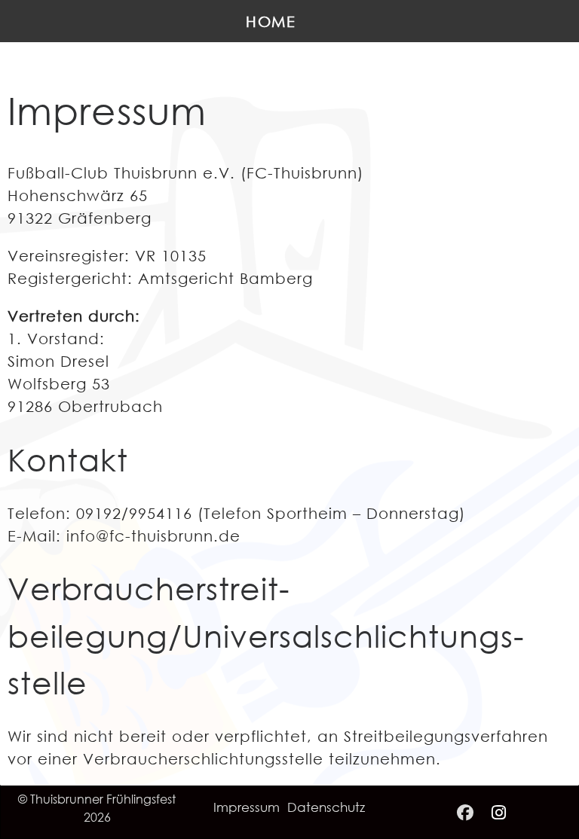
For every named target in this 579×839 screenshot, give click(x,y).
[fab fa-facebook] (465, 814)
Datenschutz (326, 807)
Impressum (246, 807)
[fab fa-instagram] (499, 814)
